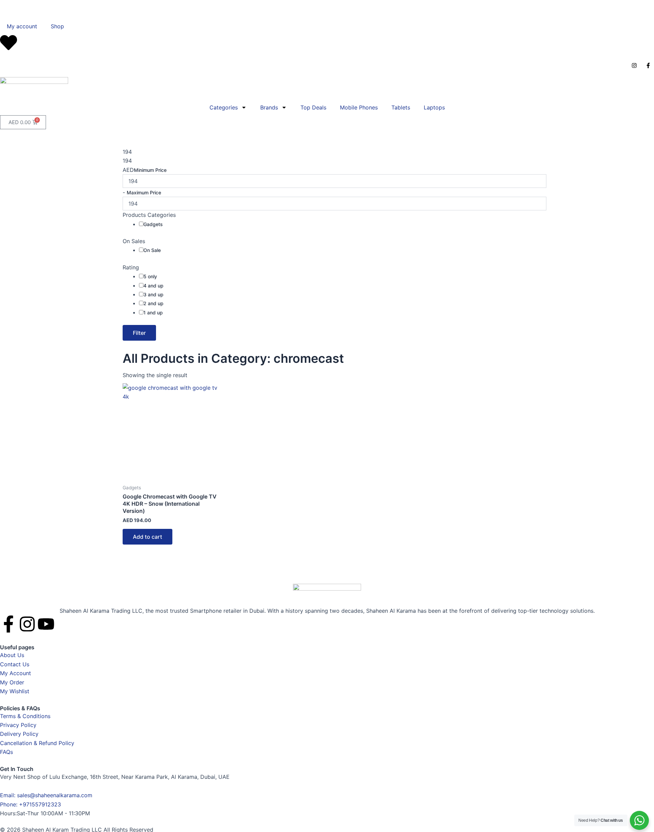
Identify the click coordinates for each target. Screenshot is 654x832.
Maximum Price (144, 192)
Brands (269, 107)
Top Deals (313, 107)
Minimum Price (150, 170)
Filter (139, 332)
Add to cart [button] (147, 536)
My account (22, 26)
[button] (3, 4)
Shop (57, 26)
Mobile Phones (359, 107)
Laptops (434, 107)
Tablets (400, 107)
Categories (223, 107)
